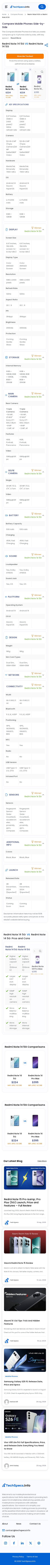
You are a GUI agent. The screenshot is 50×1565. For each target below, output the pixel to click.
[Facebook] (14, 1543)
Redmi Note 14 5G (9, 89)
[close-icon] (16, 69)
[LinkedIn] (22, 1543)
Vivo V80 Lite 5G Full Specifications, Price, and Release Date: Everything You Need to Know (24, 1445)
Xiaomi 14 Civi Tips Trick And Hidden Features (22, 1322)
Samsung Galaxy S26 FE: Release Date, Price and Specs (23, 1383)
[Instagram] (5, 1543)
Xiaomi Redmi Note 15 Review (18, 1263)
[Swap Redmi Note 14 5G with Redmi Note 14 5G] (18, 84)
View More (42, 1161)
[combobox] (37, 72)
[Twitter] (30, 1543)
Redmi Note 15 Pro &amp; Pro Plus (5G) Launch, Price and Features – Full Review (22, 1202)
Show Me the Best (25, 56)
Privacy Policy (18, 1556)
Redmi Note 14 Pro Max (38, 89)
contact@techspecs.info (18, 1530)
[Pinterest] (39, 1543)
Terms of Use (32, 1556)
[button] (25, 229)
